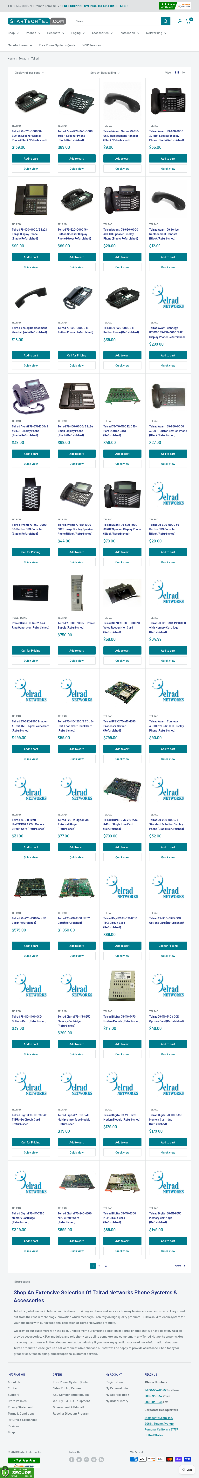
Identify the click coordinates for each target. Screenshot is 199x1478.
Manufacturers (18, 45)
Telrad (16, 125)
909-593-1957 (153, 1396)
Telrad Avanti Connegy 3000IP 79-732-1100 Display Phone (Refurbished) (166, 726)
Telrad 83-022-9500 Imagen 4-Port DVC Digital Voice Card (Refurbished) (30, 726)
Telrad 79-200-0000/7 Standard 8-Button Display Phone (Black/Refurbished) (166, 824)
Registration (114, 1382)
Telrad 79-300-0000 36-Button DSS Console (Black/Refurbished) (164, 529)
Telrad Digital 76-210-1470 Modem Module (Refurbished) (121, 1117)
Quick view (31, 168)
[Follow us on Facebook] (71, 1459)
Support (13, 1394)
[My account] (180, 21)
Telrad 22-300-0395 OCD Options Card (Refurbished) (166, 920)
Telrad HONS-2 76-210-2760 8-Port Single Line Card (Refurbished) (121, 824)
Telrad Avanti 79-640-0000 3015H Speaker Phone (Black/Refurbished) (75, 135)
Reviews (13, 1426)
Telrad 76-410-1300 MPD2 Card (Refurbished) (74, 920)
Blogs (12, 1432)
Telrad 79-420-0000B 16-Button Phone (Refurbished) (121, 330)
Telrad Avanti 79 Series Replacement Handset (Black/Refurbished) (164, 234)
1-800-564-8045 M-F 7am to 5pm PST (32, 6)
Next (178, 1266)
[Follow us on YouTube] (94, 1459)
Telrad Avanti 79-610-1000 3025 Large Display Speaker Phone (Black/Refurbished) (75, 529)
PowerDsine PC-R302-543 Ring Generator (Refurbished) (30, 625)
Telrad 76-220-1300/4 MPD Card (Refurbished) (29, 920)
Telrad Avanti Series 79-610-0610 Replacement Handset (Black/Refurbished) (121, 135)
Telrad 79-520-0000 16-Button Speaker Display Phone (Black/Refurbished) (29, 135)
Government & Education (70, 1407)
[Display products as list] (183, 72)
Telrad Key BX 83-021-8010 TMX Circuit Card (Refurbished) (120, 922)
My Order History (117, 1401)
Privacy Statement (20, 1407)
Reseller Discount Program (71, 1413)
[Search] (165, 21)
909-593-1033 (153, 1402)
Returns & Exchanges (22, 1419)
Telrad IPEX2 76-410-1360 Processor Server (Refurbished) (119, 726)
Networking (154, 33)
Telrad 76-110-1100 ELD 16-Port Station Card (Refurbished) (120, 431)
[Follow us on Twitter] (79, 1459)
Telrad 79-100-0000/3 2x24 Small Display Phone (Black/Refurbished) (75, 431)
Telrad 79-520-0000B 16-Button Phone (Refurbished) (75, 330)
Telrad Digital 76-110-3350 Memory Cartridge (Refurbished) (165, 1119)
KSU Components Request (71, 1394)
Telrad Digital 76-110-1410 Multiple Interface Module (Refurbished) (74, 1119)
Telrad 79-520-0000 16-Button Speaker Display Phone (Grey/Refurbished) (74, 234)
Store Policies (17, 1401)
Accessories (100, 33)
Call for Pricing (76, 355)
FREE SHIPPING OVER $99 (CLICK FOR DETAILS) (94, 6)
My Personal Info (117, 1388)
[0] (188, 21)
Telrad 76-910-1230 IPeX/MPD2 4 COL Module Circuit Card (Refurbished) (28, 824)
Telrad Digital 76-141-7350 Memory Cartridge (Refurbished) (28, 1218)
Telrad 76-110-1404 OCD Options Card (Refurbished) (166, 1019)
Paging (76, 33)
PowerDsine (19, 617)
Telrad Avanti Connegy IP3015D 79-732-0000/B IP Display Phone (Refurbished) (167, 332)
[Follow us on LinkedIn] (101, 1459)
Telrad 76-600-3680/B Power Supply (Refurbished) (76, 625)
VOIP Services (91, 45)
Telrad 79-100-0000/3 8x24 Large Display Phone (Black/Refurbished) (29, 234)
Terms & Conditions (21, 1413)
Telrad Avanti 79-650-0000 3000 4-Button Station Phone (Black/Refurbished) (168, 431)
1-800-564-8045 (155, 1390)
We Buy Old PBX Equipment (71, 1401)
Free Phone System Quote (70, 1382)
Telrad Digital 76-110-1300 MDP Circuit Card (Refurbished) (119, 1218)
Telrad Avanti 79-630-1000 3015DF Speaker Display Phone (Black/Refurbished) (166, 135)
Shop (11, 33)
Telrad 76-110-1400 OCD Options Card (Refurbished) (29, 1019)
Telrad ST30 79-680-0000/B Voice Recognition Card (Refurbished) (121, 627)
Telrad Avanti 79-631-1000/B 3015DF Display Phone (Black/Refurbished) (30, 431)
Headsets (53, 33)
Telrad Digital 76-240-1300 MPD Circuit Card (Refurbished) (75, 1218)
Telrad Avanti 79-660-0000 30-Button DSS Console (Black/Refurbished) (29, 529)
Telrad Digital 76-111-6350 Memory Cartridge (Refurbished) (165, 1218)
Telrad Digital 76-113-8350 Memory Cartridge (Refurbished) (74, 1021)
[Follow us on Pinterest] (86, 1459)
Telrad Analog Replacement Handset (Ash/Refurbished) (29, 330)
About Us (14, 1382)
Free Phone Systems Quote (57, 45)
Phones (31, 33)
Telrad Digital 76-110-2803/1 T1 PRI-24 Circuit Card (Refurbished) (29, 1119)
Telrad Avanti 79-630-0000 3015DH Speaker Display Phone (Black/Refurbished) (120, 234)
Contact (13, 1388)
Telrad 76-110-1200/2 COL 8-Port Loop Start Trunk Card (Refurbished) (75, 726)
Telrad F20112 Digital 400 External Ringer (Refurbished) (74, 824)
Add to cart (31, 158)
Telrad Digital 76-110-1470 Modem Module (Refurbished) (121, 1019)
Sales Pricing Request (68, 1388)
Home (11, 58)
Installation (127, 33)
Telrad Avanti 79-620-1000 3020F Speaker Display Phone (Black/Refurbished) (122, 529)
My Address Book (117, 1394)
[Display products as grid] (177, 72)
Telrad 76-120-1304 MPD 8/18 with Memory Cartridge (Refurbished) (167, 627)
